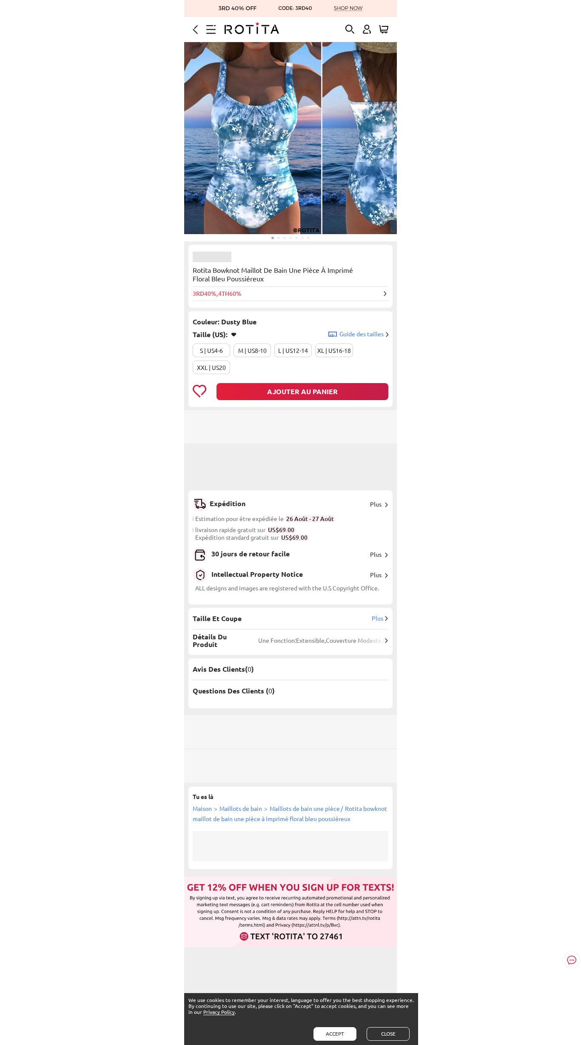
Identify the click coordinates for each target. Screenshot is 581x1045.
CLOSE (388, 1033)
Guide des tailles (361, 334)
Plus (376, 504)
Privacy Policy (219, 1012)
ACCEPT (335, 1033)
